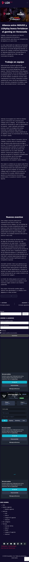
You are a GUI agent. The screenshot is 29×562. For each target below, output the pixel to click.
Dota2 (6, 530)
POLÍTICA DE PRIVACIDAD (8, 548)
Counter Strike (9, 526)
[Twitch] (17, 543)
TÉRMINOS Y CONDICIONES (8, 546)
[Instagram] (14, 543)
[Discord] (21, 543)
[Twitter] (7, 543)
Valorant (7, 519)
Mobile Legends (7, 507)
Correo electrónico (4, 325)
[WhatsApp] (24, 543)
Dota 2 (7, 515)
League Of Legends (10, 517)
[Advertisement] (14, 102)
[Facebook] (4, 543)
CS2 (4, 505)
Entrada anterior (5, 304)
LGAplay (14, 296)
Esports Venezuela (5, 296)
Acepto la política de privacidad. (9, 332)
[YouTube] (11, 543)
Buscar (2, 311)
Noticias (4, 330)
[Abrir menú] (27, 3)
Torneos (5, 524)
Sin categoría (6, 521)
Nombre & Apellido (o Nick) (6, 320)
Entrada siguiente (24, 304)
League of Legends (10, 532)
